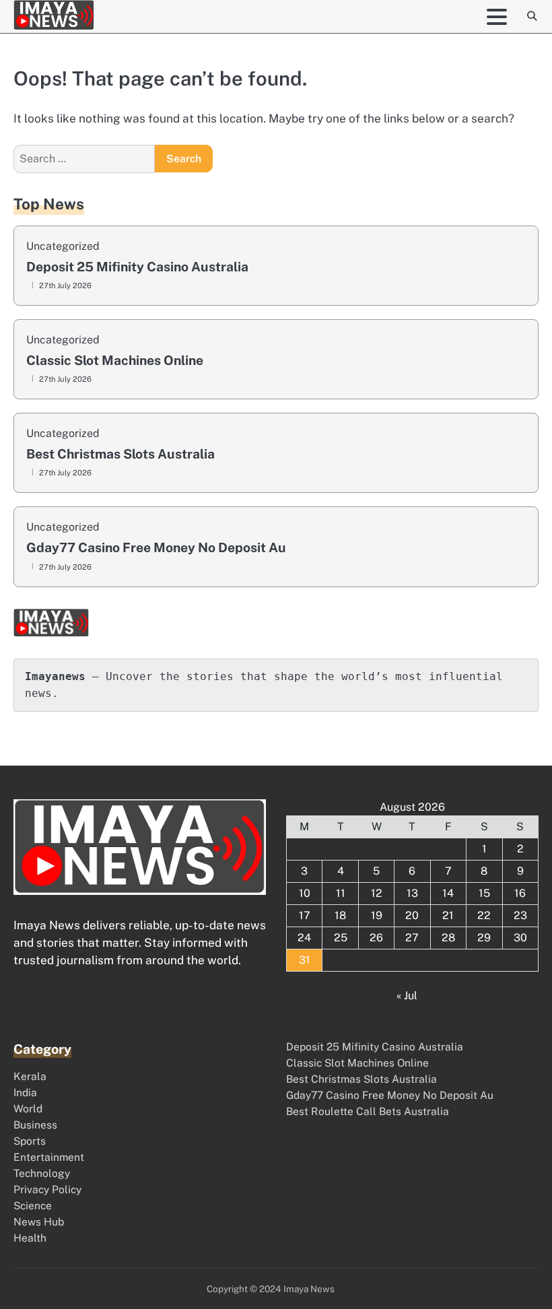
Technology (41, 1173)
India (25, 1092)
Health (29, 1238)
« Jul (406, 995)
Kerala (29, 1076)
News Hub (38, 1221)
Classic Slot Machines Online (114, 361)
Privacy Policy (47, 1189)
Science (32, 1205)
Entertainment (48, 1157)
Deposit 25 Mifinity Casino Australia (137, 267)
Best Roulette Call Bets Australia (367, 1111)
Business (35, 1124)
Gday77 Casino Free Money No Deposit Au (156, 548)
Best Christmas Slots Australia (120, 454)
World (27, 1108)
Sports (29, 1141)
